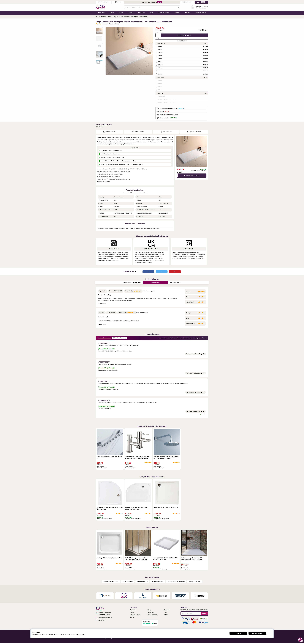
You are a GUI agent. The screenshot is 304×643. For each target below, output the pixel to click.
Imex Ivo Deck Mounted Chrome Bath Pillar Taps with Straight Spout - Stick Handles (137, 457)
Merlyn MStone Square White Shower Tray (166, 507)
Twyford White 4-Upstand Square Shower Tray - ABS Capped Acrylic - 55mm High (136, 558)
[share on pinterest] (175, 271)
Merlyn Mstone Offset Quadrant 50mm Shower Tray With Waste (136, 508)
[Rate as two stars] (134, 283)
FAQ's (165, 612)
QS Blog (132, 612)
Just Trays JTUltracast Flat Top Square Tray (109, 558)
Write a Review (155, 282)
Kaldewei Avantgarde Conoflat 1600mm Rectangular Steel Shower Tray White (192, 558)
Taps (151, 13)
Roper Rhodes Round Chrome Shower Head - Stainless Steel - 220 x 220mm (166, 457)
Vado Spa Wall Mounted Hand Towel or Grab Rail (109, 457)
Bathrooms (101, 13)
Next (151, 51)
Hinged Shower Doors (157, 581)
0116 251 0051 (101, 620)
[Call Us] (192, 7)
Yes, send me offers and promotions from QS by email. (195, 609)
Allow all (238, 633)
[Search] (178, 7)
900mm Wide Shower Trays (136, 228)
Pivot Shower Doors (142, 581)
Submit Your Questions (104, 338)
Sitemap (132, 617)
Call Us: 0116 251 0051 (201, 6)
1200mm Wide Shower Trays (121, 228)
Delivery (149, 610)
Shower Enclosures (127, 581)
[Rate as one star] (133, 283)
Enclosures (141, 13)
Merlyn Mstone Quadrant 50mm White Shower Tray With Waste (110, 508)
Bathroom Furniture (163, 13)
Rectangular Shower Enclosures (176, 581)
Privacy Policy (150, 612)
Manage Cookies (257, 633)
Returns (166, 614)
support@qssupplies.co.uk (105, 617)
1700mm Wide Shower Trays (151, 228)
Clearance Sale (105, 2)
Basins (121, 13)
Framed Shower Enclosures (111, 581)
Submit (204, 613)
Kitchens (187, 13)
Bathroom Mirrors (201, 13)
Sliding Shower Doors (194, 581)
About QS (132, 610)
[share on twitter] (162, 271)
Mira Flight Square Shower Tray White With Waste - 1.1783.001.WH (165, 558)
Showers (130, 13)
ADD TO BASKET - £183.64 (184, 35)
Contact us (167, 610)
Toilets (112, 13)
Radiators (177, 13)
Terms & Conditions (152, 614)
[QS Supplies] (100, 7)
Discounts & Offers (135, 614)
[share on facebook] (148, 271)
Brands (119, 2)
